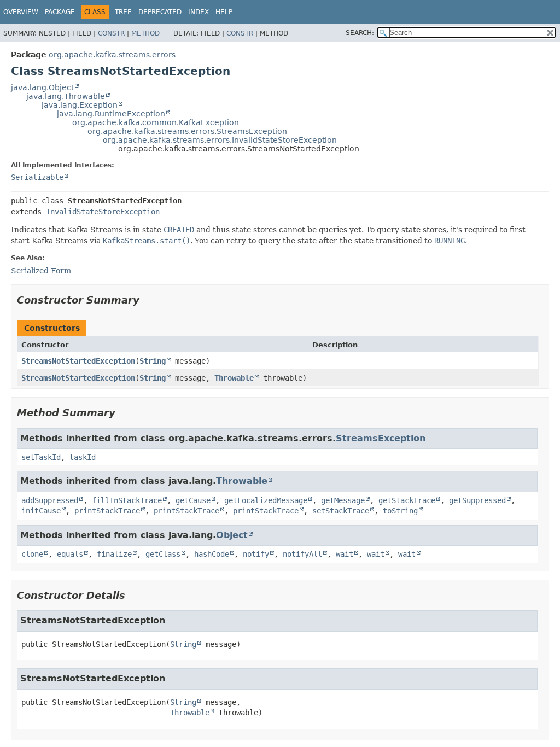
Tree (123, 12)
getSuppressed (477, 500)
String (152, 361)
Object (232, 535)
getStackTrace (406, 500)
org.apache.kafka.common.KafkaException (155, 122)
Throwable (234, 378)
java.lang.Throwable (65, 96)
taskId (82, 457)
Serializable (37, 177)
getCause (193, 500)
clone (32, 554)
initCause (41, 510)
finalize (114, 554)
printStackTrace (107, 510)
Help (223, 12)
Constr (111, 33)
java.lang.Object (42, 87)
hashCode (211, 554)
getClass (162, 554)
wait (344, 554)
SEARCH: (360, 33)
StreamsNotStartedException (78, 361)
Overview (20, 12)
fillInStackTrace (127, 500)
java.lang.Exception (80, 105)
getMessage (343, 500)
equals (70, 554)
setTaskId (41, 457)
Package (60, 12)
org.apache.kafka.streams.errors (112, 54)
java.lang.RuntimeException (111, 113)
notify (256, 554)
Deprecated (160, 12)
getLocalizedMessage (265, 500)
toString (400, 510)
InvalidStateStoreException (103, 211)
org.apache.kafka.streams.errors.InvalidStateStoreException (220, 140)
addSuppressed (49, 500)
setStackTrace (340, 510)
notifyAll (302, 554)
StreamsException (380, 438)
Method (145, 33)
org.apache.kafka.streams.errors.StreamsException (187, 131)
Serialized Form (41, 270)
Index (198, 12)
